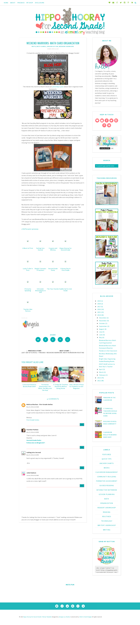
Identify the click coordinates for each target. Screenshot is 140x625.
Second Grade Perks (53, 269)
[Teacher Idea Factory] (28, 302)
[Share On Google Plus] (52, 339)
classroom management (107, 472)
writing (106, 530)
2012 (99, 381)
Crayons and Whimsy (53, 249)
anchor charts (107, 463)
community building (106, 477)
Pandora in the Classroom (108, 351)
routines (106, 516)
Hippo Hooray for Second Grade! (32, 617)
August (101, 329)
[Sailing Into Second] (40, 241)
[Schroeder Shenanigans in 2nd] (40, 282)
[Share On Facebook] (45, 339)
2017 (99, 307)
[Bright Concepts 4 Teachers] (40, 262)
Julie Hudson (31, 473)
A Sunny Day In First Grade (66, 269)
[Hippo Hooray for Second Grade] (65, 241)
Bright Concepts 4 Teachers (40, 269)
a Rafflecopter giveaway (30, 229)
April (101, 369)
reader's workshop (107, 508)
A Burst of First (28, 248)
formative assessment (106, 481)
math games (41, 46)
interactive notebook (106, 490)
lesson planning (107, 494)
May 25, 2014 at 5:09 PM (32, 432)
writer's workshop (107, 525)
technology (106, 521)
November (103, 321)
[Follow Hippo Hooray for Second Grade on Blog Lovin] (106, 146)
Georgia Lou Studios (64, 617)
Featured (106, 454)
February (102, 375)
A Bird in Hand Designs (85, 617)
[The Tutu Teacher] (53, 282)
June (101, 335)
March (101, 372)
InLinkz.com (24, 317)
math (34, 46)
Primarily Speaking (28, 290)
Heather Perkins (32, 430)
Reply (82, 424)
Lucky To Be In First (28, 269)
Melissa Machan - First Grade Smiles (39, 404)
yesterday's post (58, 87)
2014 (99, 315)
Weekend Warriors (66, 46)
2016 (99, 309)
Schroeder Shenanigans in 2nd (40, 290)
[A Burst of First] (28, 241)
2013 (99, 378)
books (107, 468)
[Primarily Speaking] (28, 282)
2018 (99, 304)
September (103, 326)
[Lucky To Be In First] (28, 262)
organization (52, 46)
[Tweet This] (38, 339)
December (103, 318)
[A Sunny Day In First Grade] (65, 262)
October (102, 323)
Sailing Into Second (40, 249)
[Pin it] (60, 339)
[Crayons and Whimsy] (53, 241)
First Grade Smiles (32, 420)
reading (106, 512)
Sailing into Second (33, 452)
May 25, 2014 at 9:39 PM (32, 455)
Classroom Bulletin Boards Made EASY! (110, 434)
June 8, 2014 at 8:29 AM (32, 475)
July (100, 332)
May (100, 337)
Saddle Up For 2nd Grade (65, 290)
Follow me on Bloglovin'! (35, 443)
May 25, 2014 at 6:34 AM (32, 407)
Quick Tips (107, 459)
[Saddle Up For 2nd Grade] (65, 282)
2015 (99, 312)
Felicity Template (47, 617)
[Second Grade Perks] (53, 262)
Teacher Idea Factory (27, 310)
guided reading (107, 485)
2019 (99, 301)
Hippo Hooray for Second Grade (66, 249)
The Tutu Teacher (53, 289)
